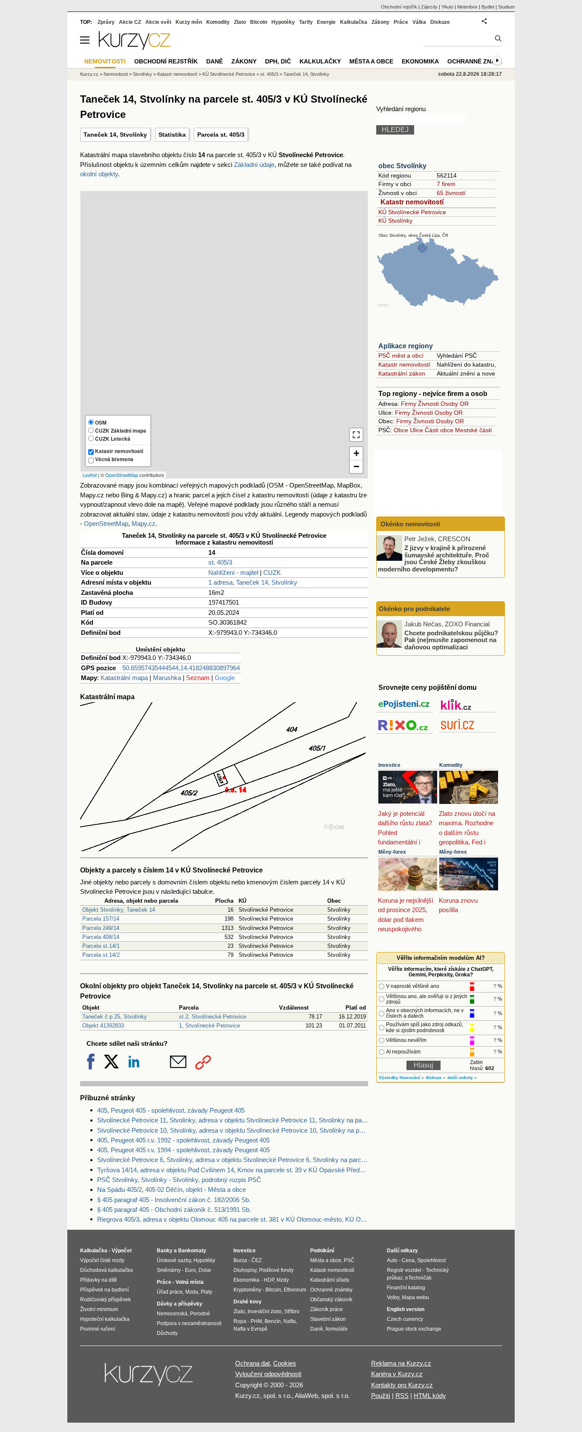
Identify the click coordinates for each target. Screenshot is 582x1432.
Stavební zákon (328, 1319)
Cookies (284, 1363)
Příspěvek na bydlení (104, 1290)
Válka (419, 22)
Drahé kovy (247, 1302)
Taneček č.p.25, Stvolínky (114, 1016)
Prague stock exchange (414, 1329)
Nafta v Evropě (250, 1329)
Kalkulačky (320, 61)
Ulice (416, 430)
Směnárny (169, 1270)
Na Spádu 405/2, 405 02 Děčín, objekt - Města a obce (171, 1189)
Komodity (451, 765)
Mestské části (473, 430)
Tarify (306, 22)
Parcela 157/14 (100, 918)
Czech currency (405, 1319)
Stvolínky (142, 74)
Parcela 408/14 (100, 937)
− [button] (356, 466)
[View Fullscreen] (356, 434)
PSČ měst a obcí (401, 355)
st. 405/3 (220, 562)
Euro (190, 1270)
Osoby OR (455, 403)
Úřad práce (170, 1292)
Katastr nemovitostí (412, 202)
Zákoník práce (326, 1309)
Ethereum (295, 1290)
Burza (240, 1260)
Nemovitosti (116, 74)
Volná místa (190, 1282)
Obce (401, 430)
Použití (380, 1395)
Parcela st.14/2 (101, 955)
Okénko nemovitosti (409, 524)
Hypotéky (283, 22)
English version (405, 1309)
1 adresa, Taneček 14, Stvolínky (252, 582)
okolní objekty (99, 174)
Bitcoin (258, 22)
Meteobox (467, 6)
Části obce (439, 430)
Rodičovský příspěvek (105, 1300)
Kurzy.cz (89, 74)
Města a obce (371, 61)
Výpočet (122, 1251)
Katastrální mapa (124, 677)
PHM (256, 1321)
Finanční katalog (406, 1288)
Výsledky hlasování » (401, 1077)
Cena (408, 1260)
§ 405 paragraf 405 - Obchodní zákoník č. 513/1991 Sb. (174, 1209)
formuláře (337, 1329)
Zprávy (106, 22)
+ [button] (356, 453)
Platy (206, 1292)
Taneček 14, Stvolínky (115, 134)
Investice (389, 765)
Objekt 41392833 (103, 1025)
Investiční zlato (265, 1311)
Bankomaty (192, 1251)
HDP (269, 1280)
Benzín (273, 1321)
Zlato (240, 22)
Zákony (380, 22)
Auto (392, 1260)
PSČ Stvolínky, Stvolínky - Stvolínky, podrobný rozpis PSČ (179, 1179)
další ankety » (462, 1077)
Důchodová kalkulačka (106, 1270)
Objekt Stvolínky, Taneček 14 (118, 910)
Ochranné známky (478, 61)
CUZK (272, 572)
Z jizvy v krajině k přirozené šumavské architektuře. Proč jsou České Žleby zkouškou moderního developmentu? (433, 558)
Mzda (191, 1292)
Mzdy (283, 1280)
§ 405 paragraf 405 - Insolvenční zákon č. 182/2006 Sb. (174, 1199)
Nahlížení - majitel (233, 572)
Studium (506, 6)
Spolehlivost (431, 1260)
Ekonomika (420, 61)
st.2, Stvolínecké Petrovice (212, 1016)
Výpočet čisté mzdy (102, 1260)
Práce (401, 22)
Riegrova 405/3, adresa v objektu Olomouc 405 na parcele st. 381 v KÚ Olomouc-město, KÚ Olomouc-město (232, 1219)
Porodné (200, 1314)
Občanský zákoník (331, 1300)
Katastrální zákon (401, 373)
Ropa (239, 1321)
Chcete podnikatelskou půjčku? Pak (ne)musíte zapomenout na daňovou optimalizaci (451, 639)
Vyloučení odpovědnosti (268, 1373)
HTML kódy (430, 1395)
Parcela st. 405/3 (221, 134)
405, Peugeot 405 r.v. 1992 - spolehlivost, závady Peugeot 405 (183, 1140)
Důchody (167, 1333)
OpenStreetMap (121, 474)
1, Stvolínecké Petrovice (209, 1025)
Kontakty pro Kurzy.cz (402, 1385)
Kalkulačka (353, 22)
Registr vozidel (404, 1270)
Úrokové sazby (174, 1260)
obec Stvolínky (402, 165)
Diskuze (440, 22)
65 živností (451, 192)
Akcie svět (158, 22)
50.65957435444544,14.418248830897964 (181, 668)
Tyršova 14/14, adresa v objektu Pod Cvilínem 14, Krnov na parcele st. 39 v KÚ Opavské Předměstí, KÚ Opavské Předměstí (232, 1170)
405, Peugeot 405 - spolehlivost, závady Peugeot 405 (171, 1110)
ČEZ (256, 1260)
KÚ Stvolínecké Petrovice (412, 212)
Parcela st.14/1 (101, 946)
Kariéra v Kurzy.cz (397, 1373)
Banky (165, 1251)
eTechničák (418, 1278)
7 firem (446, 184)
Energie (326, 22)
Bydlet (487, 6)
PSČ (349, 1260)
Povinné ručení (97, 1329)
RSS (402, 1395)
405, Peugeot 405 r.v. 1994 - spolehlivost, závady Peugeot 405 (183, 1150)
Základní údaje (254, 164)
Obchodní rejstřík (399, 6)
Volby (393, 1297)
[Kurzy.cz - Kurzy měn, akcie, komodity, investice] (134, 47)
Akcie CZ (130, 22)
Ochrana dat (252, 1363)
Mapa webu (415, 1297)
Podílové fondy (276, 1270)
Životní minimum (99, 1309)
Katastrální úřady (329, 1280)
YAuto (447, 6)
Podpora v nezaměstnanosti (189, 1323)
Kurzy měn (189, 22)
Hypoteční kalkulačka (105, 1319)
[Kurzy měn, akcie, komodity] (149, 1378)
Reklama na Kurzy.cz (401, 1363)
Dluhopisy (244, 1270)
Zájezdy (429, 6)
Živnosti (428, 403)
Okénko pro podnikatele (414, 608)
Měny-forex (392, 852)
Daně (214, 61)
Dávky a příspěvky (179, 1304)
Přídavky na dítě (98, 1280)
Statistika (172, 134)
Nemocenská (172, 1314)
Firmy (408, 403)
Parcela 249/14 (100, 928)
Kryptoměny (247, 1290)
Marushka (167, 677)
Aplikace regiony (405, 346)
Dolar (205, 1270)
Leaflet (90, 474)
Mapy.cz (144, 523)
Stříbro (292, 1311)
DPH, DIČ (278, 61)
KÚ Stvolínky (395, 220)
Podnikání (322, 1251)
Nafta (289, 1321)
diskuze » (436, 1077)
